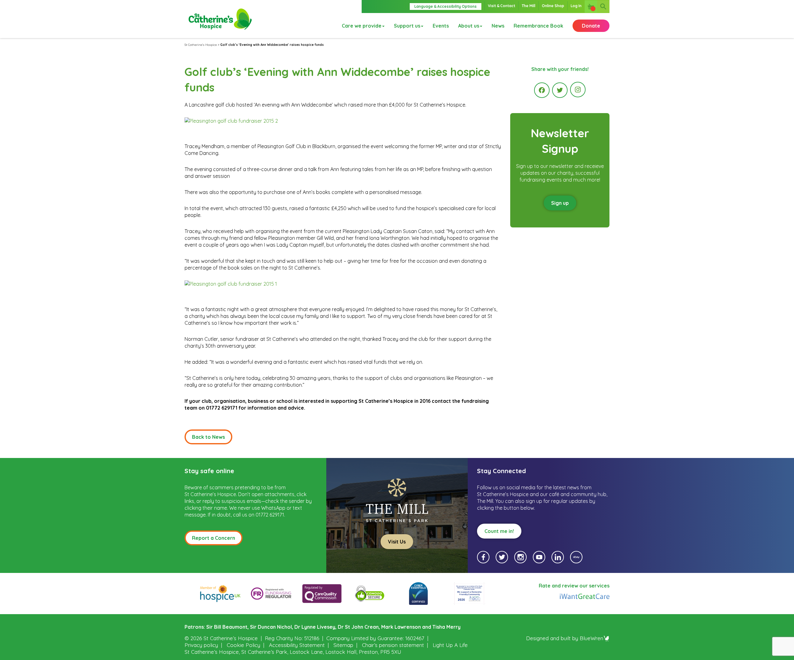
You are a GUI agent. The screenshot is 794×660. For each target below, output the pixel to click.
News (498, 26)
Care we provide (361, 26)
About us (468, 26)
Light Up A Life (450, 645)
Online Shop (553, 5)
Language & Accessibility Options (445, 6)
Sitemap (343, 645)
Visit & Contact (501, 5)
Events (441, 26)
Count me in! (499, 531)
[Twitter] (560, 90)
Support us (407, 26)
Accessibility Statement (297, 645)
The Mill (528, 5)
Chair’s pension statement (393, 645)
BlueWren (591, 638)
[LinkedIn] (557, 557)
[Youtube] (539, 557)
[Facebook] (542, 90)
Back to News (208, 437)
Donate (591, 26)
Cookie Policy (243, 645)
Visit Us (397, 542)
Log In (576, 5)
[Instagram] (578, 89)
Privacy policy (201, 645)
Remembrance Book (538, 26)
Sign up (560, 203)
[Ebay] (576, 557)
